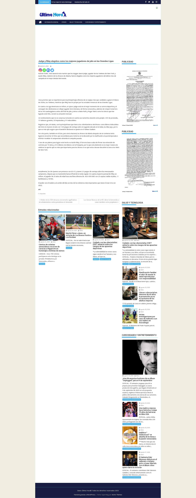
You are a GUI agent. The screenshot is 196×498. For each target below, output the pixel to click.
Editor (54, 242)
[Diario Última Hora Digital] (40, 21)
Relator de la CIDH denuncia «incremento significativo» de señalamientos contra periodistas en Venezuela (58, 201)
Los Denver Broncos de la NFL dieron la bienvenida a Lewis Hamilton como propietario (101, 201)
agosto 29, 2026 (145, 267)
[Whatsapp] (44, 70)
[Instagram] (40, 70)
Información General (51, 22)
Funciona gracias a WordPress (84, 495)
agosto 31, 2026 (45, 242)
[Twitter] (52, 70)
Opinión (64, 22)
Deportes (42, 193)
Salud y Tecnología (76, 22)
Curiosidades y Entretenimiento (95, 22)
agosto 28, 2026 (145, 309)
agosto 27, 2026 (145, 452)
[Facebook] (48, 70)
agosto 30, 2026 (72, 230)
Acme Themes (117, 495)
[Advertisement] (98, 40)
